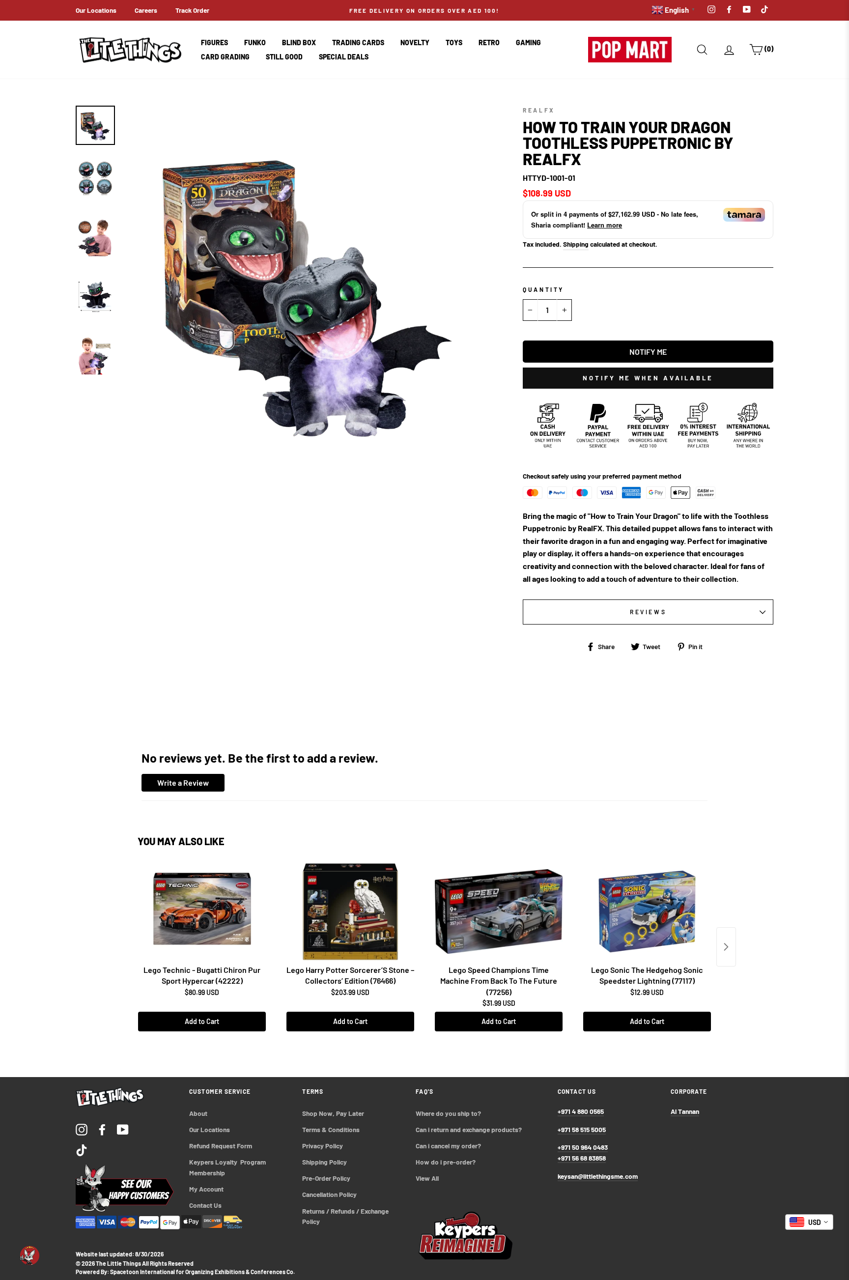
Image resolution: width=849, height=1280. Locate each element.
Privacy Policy (322, 1145)
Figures (214, 42)
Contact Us (205, 1205)
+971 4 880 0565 (581, 1111)
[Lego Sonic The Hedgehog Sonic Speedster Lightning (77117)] (647, 911)
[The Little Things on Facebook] (102, 1129)
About (198, 1113)
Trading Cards (358, 42)
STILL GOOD (284, 57)
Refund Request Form (220, 1145)
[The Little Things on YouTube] (123, 1129)
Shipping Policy (324, 1162)
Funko (255, 42)
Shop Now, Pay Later (333, 1113)
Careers (146, 10)
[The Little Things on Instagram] (81, 1129)
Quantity (543, 289)
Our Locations (96, 10)
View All (427, 1178)
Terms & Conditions (331, 1129)
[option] (424, 10)
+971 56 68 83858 (582, 1158)
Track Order (192, 10)
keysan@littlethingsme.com (598, 1176)
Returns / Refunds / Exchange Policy (346, 1216)
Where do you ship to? (448, 1113)
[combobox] (809, 1222)
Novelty (414, 42)
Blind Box (299, 42)
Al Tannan (685, 1111)
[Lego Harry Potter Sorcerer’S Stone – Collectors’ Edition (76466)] (350, 911)
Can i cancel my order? (448, 1145)
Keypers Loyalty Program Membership (228, 1167)
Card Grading (225, 57)
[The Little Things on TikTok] (81, 1149)
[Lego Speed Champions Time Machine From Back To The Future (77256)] (499, 911)
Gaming (528, 42)
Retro (489, 42)
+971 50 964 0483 (583, 1147)
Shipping (576, 244)
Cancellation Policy (329, 1194)
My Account (206, 1189)
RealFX (539, 110)
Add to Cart (202, 1021)
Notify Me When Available (648, 378)
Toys (454, 42)
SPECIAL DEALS (343, 57)
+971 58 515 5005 (582, 1129)
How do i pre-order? (446, 1162)
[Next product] (726, 947)
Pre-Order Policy (327, 1178)
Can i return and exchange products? (469, 1129)
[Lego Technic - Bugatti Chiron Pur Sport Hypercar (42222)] (202, 911)
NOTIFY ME (648, 351)
